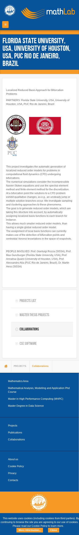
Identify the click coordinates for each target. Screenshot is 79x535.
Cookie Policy (16, 466)
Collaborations (29, 329)
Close (53, 530)
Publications (15, 432)
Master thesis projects (34, 315)
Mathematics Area (18, 381)
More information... (30, 530)
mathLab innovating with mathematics (47, 12)
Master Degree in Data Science (26, 405)
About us (13, 459)
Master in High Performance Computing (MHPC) (35, 398)
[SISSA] (9, 10)
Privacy (12, 473)
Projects (12, 425)
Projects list (28, 301)
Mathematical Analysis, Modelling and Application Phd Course (39, 390)
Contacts (13, 480)
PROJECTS (20, 366)
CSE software (28, 343)
